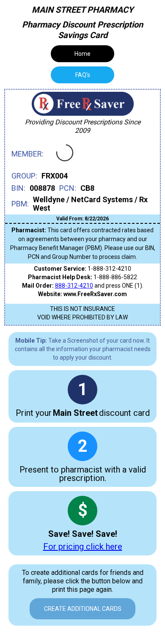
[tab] (82, 74)
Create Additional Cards (82, 608)
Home (82, 53)
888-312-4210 (74, 285)
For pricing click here (82, 546)
